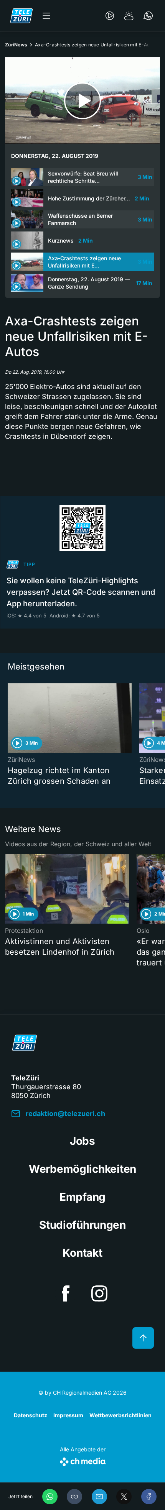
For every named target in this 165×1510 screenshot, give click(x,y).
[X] (124, 1496)
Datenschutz (30, 1415)
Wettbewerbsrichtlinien (120, 1415)
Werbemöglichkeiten (82, 1168)
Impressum (68, 1415)
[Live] (110, 16)
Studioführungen (82, 1224)
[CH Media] (83, 1460)
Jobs (82, 1140)
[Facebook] (149, 1496)
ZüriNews (16, 45)
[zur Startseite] (21, 15)
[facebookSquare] (65, 1293)
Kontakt (82, 1252)
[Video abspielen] (82, 100)
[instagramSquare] (99, 1293)
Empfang (82, 1196)
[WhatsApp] (50, 1496)
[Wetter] (129, 16)
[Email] (99, 1496)
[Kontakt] (148, 16)
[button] (74, 1496)
